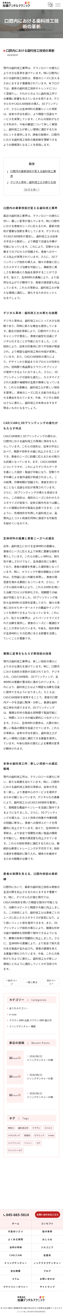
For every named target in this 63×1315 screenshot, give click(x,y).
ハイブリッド (14, 1143)
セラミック (39, 1135)
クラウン (36, 1128)
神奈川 (11, 1128)
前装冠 (27, 1135)
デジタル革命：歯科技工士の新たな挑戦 (33, 184)
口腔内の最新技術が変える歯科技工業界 (33, 173)
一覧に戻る (31, 982)
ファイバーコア (15, 1150)
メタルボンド (14, 1135)
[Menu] (58, 4)
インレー (28, 1143)
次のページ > (51, 982)
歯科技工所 (23, 1128)
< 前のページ (11, 982)
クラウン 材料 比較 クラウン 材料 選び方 (30, 1020)
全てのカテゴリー (18, 1008)
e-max (12, 1014)
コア (38, 1143)
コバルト (48, 1128)
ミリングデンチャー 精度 (22, 1026)
